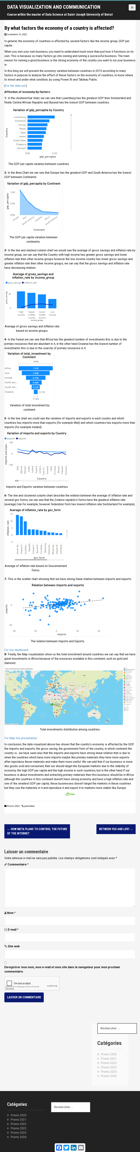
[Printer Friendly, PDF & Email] (70, 795)
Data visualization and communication (53, 7)
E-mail (13, 929)
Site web (14, 946)
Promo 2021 (109, 1058)
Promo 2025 (109, 1071)
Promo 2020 (109, 1054)
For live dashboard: (16, 650)
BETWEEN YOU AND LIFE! (116, 829)
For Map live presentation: (21, 738)
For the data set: (15, 85)
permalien (29, 806)
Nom (11, 913)
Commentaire (18, 864)
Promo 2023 (109, 1067)
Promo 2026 (109, 1076)
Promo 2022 (13, 806)
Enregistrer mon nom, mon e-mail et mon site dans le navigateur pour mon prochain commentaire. (62, 969)
